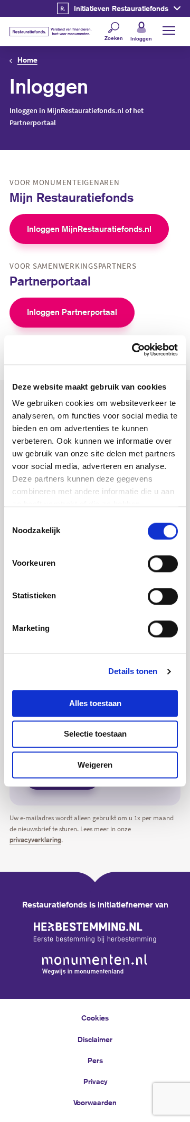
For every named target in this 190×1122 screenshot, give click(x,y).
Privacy (95, 1081)
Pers (95, 1060)
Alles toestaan (95, 703)
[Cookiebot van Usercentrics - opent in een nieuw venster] (134, 349)
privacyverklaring (35, 840)
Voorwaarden (95, 1102)
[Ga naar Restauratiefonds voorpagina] (50, 31)
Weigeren (95, 764)
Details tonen (132, 671)
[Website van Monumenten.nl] (95, 964)
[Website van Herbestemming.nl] (95, 932)
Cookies (95, 1018)
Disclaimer (95, 1039)
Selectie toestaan (95, 734)
